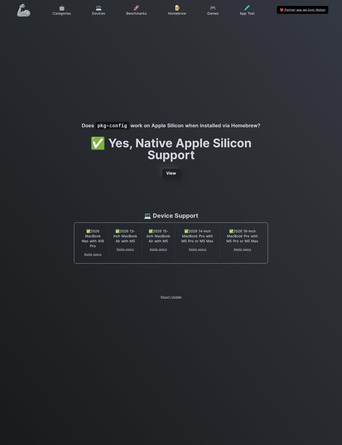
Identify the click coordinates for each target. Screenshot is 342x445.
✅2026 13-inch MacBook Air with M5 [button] (125, 236)
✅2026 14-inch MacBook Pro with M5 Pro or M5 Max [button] (197, 236)
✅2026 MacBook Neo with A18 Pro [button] (93, 238)
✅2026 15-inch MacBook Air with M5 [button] (158, 236)
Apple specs (93, 254)
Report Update (171, 297)
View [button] (171, 173)
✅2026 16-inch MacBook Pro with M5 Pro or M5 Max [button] (242, 236)
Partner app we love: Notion (302, 10)
